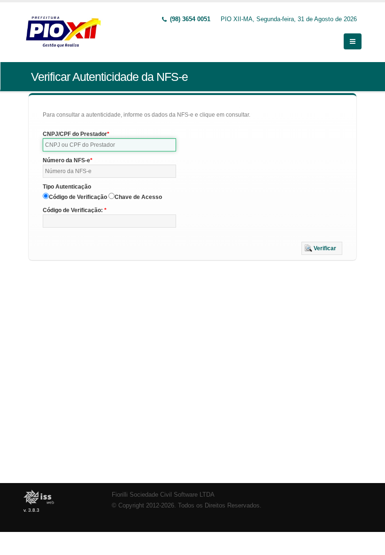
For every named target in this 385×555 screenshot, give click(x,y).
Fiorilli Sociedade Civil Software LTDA (163, 495)
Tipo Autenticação (67, 186)
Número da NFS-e (66, 160)
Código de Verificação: (73, 210)
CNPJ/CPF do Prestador (75, 134)
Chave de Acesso (138, 197)
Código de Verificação (78, 197)
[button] (321, 248)
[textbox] (109, 144)
